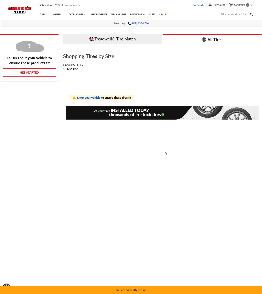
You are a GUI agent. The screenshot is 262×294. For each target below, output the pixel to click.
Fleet (152, 14)
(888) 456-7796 (140, 23)
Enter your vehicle (89, 98)
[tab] (113, 39)
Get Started (29, 72)
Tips (118, 14)
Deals (162, 14)
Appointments (99, 14)
